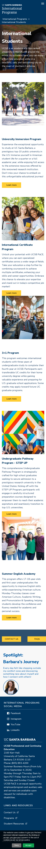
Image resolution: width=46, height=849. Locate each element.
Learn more (11, 185)
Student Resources (14, 823)
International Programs (15, 19)
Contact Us (11, 639)
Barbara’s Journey (21, 658)
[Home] (12, 13)
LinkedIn (15, 730)
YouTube (15, 724)
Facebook (16, 713)
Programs (9, 818)
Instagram (16, 718)
